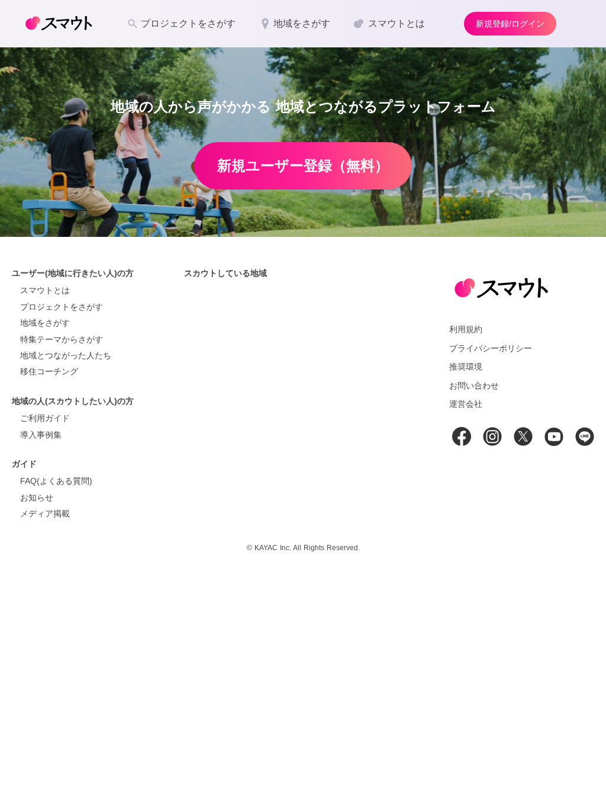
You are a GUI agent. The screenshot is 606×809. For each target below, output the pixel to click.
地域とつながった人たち (65, 355)
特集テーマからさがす (61, 339)
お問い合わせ (474, 385)
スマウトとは (45, 290)
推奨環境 (465, 366)
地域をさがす (45, 323)
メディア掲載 (45, 513)
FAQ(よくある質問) (56, 481)
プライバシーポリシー (490, 348)
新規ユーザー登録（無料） (303, 166)
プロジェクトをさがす (61, 307)
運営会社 (465, 404)
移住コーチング (49, 371)
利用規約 (465, 329)
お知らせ (36, 497)
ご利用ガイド (45, 418)
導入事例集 (41, 434)
